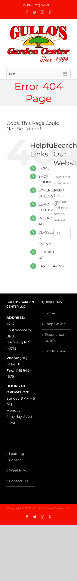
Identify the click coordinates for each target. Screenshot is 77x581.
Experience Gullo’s (54, 338)
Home (49, 313)
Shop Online (55, 324)
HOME (44, 168)
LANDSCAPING (51, 266)
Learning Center (16, 457)
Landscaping (55, 351)
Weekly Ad (18, 470)
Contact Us (18, 481)
